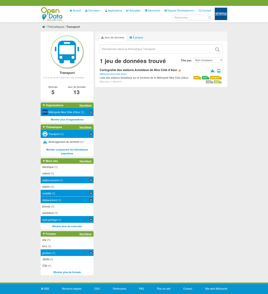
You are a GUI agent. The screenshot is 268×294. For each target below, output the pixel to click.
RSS (46, 288)
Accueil (76, 10)
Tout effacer (85, 105)
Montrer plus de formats (67, 272)
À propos (137, 37)
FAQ (141, 288)
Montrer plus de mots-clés (67, 226)
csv (205, 77)
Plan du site (163, 288)
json (196, 77)
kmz (217, 81)
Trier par (186, 60)
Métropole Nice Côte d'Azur (113, 73)
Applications (114, 10)
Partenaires (119, 288)
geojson (215, 77)
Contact (206, 10)
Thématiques (55, 27)
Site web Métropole (216, 288)
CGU (97, 288)
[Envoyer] (217, 49)
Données (93, 10)
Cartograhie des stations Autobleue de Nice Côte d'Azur (138, 70)
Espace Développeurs (180, 10)
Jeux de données (114, 37)
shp (209, 81)
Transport (73, 27)
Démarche (153, 10)
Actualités (135, 10)
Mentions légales (71, 288)
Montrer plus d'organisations (67, 119)
